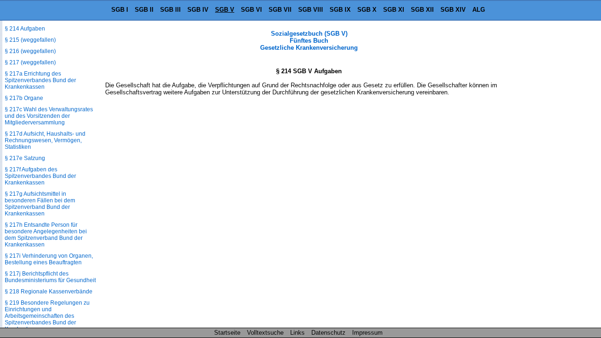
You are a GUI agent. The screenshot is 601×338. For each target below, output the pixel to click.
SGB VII (280, 9)
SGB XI (393, 9)
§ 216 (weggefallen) (30, 51)
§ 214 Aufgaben (25, 28)
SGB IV (197, 9)
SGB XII (422, 9)
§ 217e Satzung (25, 158)
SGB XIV (453, 9)
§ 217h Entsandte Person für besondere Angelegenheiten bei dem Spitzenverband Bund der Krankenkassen (46, 235)
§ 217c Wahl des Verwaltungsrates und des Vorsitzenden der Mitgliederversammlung (49, 116)
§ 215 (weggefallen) (30, 40)
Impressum (367, 332)
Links (297, 332)
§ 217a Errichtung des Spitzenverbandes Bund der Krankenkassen (40, 80)
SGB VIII (310, 9)
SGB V (224, 9)
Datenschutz (328, 332)
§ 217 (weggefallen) (30, 62)
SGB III (170, 9)
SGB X (367, 9)
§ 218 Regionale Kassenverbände (48, 291)
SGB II (144, 9)
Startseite (227, 332)
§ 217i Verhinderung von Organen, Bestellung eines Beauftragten (49, 259)
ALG (478, 9)
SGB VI (251, 9)
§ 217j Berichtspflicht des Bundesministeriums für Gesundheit (50, 277)
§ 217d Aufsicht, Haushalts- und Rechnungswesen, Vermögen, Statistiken (45, 140)
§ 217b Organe (24, 98)
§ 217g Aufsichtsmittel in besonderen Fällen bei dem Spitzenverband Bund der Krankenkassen (40, 204)
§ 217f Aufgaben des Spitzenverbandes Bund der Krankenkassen (40, 176)
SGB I (119, 9)
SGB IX (340, 9)
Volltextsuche (265, 332)
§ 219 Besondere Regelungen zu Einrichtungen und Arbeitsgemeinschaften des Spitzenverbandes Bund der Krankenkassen (47, 316)
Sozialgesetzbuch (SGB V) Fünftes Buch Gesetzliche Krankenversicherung (309, 40)
